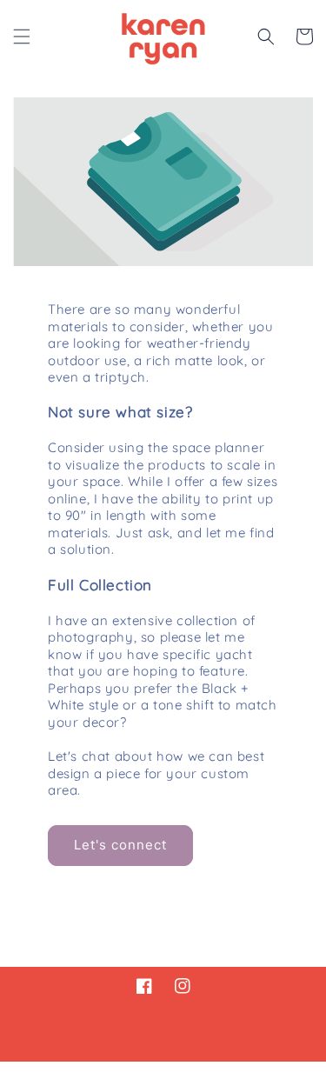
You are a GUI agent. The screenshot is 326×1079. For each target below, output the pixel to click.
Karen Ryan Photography (132, 1070)
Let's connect (120, 844)
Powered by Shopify (251, 1070)
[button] (22, 36)
